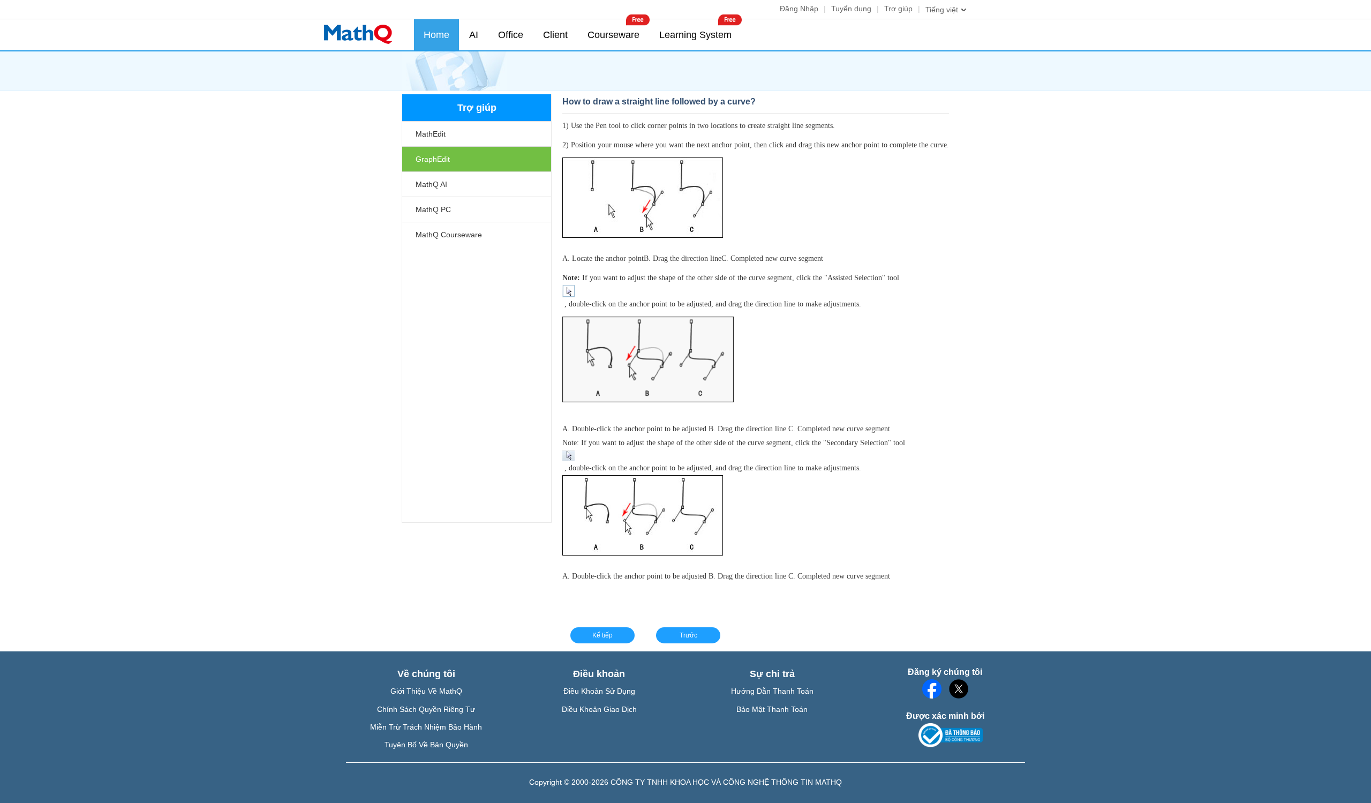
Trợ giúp (898, 8)
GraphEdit (433, 159)
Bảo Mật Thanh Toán (772, 709)
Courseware (613, 34)
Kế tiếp (602, 635)
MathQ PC (433, 209)
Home (436, 34)
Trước (688, 635)
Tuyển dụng (851, 8)
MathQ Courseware (449, 234)
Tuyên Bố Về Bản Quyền (426, 744)
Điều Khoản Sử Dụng (599, 691)
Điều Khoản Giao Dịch (599, 709)
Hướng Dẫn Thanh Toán (772, 691)
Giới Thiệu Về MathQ (426, 691)
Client (555, 34)
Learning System (695, 34)
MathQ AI (431, 184)
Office (510, 34)
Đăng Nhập (799, 8)
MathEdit (431, 134)
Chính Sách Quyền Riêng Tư (426, 709)
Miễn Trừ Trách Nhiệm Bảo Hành (426, 727)
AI (473, 34)
